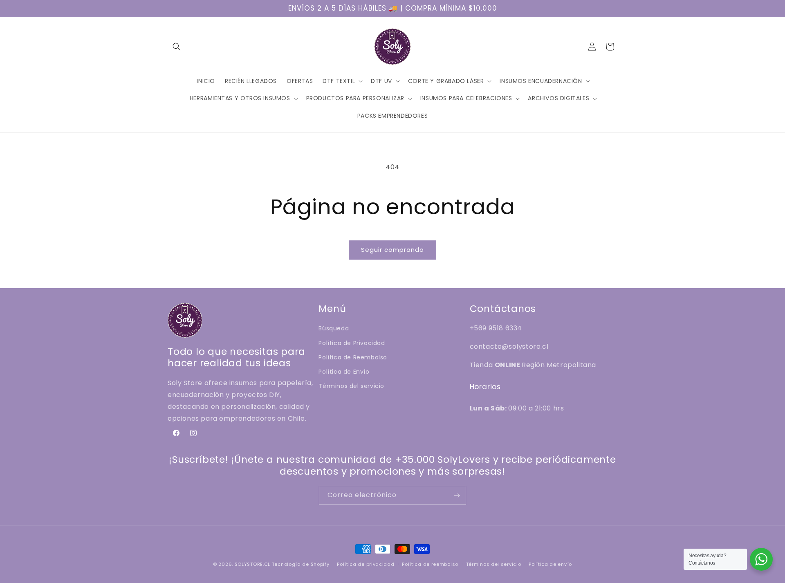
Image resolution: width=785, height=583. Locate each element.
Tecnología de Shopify (301, 564)
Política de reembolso (430, 564)
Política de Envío (343, 372)
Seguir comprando (392, 249)
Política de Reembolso (352, 357)
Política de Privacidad (351, 343)
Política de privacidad (365, 564)
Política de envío (550, 564)
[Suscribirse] (457, 495)
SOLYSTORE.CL (252, 564)
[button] (177, 47)
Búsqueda (333, 328)
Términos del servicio (351, 386)
